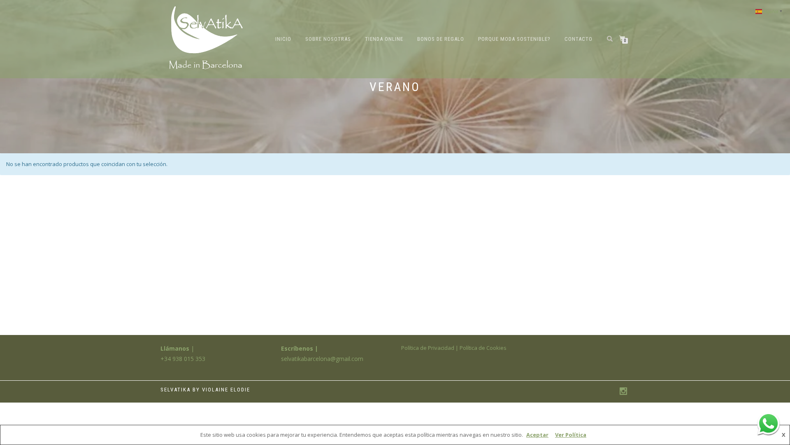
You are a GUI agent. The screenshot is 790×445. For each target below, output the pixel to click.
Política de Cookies (483, 347)
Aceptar (537, 434)
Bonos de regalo (440, 39)
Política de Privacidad (427, 347)
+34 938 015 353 (182, 359)
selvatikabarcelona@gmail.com (322, 359)
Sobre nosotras (328, 39)
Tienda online (384, 39)
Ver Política (570, 434)
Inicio (283, 39)
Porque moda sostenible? (514, 39)
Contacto (578, 39)
